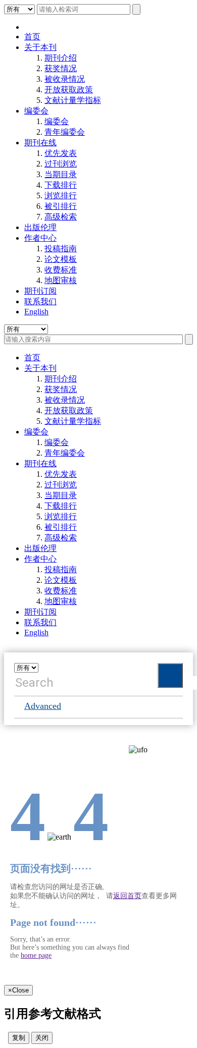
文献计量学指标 (72, 100)
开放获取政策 (68, 89)
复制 (18, 1037)
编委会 (36, 110)
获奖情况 (60, 68)
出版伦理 (40, 227)
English (36, 311)
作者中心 (40, 238)
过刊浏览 (60, 163)
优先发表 (60, 153)
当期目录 (60, 174)
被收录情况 (64, 79)
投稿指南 (60, 248)
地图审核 (60, 280)
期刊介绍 (60, 57)
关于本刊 (40, 47)
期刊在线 (40, 142)
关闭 (41, 1037)
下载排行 (60, 185)
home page (36, 955)
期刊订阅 (40, 291)
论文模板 (60, 259)
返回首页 (127, 896)
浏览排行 (60, 195)
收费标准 (60, 269)
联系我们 (40, 301)
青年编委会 (64, 132)
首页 (32, 36)
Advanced (42, 706)
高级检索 (60, 216)
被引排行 (60, 206)
